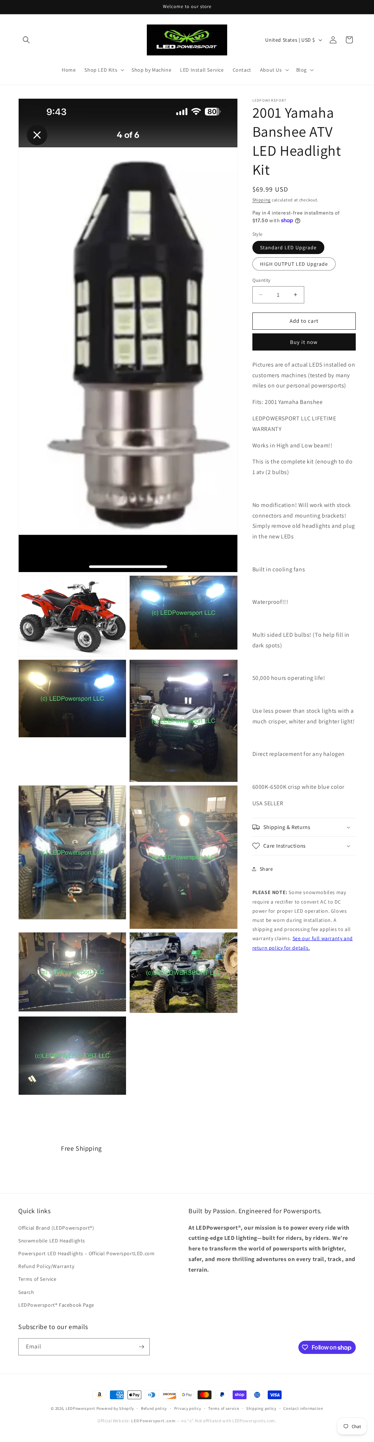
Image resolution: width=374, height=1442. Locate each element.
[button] (26, 40)
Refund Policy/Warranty (46, 1266)
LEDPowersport (80, 1408)
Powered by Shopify (115, 1408)
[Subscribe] (141, 1346)
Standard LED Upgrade (288, 247)
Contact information (303, 1408)
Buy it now (304, 341)
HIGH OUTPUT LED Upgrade (294, 264)
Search (26, 1292)
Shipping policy (261, 1408)
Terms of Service (37, 1279)
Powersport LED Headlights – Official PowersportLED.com (86, 1253)
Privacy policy (187, 1408)
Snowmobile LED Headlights (51, 1240)
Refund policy (154, 1408)
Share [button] (266, 869)
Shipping (261, 200)
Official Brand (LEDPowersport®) (56, 1228)
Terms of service (223, 1408)
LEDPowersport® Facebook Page (56, 1305)
